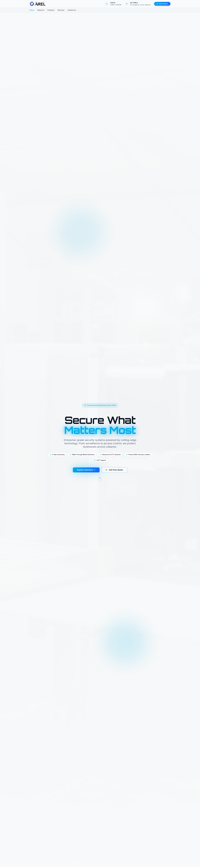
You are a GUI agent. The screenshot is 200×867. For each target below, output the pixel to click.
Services (61, 10)
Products (51, 10)
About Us (40, 10)
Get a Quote (163, 4)
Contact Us (72, 10)
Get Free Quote (116, 470)
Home (32, 10)
